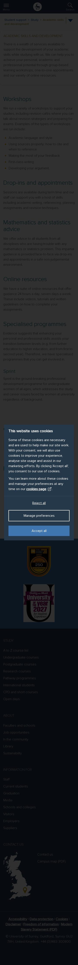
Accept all (39, 531)
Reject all (39, 503)
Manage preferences (39, 515)
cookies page (36, 489)
